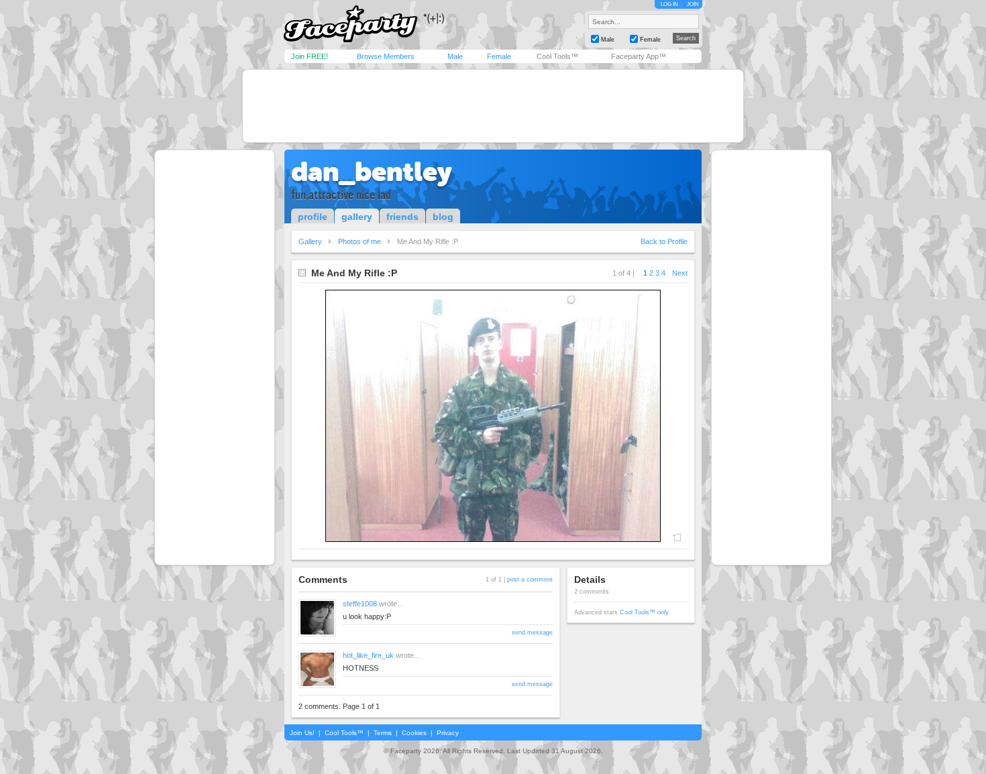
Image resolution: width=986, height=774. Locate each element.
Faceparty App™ (638, 56)
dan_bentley (371, 171)
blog (443, 216)
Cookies (414, 732)
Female (499, 56)
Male (455, 56)
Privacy (448, 732)
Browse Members (386, 56)
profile (312, 216)
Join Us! (302, 732)
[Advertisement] (493, 106)
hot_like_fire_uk (368, 655)
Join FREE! (309, 56)
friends (402, 216)
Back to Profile (664, 241)
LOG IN (669, 4)
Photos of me (359, 241)
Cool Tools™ (557, 56)
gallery (356, 216)
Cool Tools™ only (644, 612)
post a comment (530, 579)
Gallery (310, 241)
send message (532, 632)
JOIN (693, 4)
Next (680, 273)
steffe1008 (360, 604)
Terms (383, 732)
